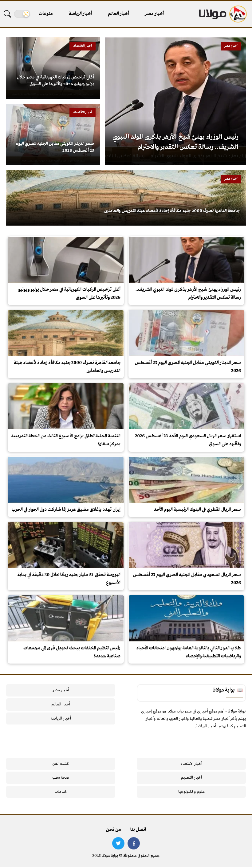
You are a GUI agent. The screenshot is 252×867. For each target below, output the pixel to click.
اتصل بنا (138, 830)
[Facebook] (134, 843)
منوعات (46, 14)
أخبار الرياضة (80, 14)
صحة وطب (60, 777)
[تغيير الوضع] (22, 14)
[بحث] (7, 14)
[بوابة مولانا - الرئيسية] (222, 14)
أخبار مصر (154, 14)
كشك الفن (61, 763)
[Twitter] (118, 843)
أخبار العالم (118, 14)
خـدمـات (61, 791)
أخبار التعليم (191, 777)
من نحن (113, 830)
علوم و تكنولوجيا (191, 791)
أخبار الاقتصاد (191, 763)
